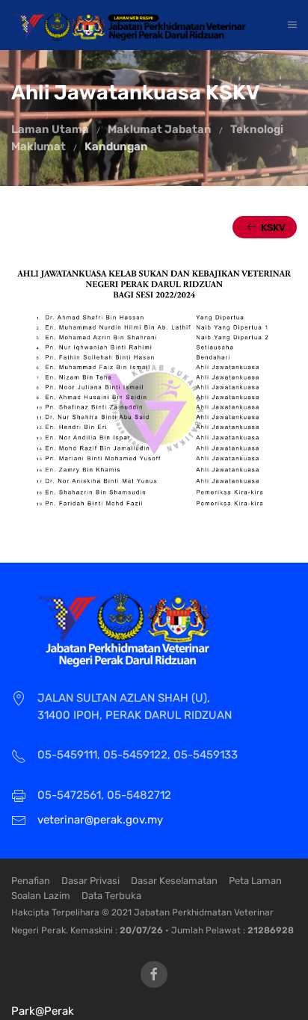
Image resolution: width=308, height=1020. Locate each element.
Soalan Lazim (40, 895)
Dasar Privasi (90, 880)
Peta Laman (255, 880)
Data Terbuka (111, 895)
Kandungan (116, 146)
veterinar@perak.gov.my (100, 819)
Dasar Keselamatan (174, 880)
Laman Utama (50, 129)
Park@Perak (42, 1011)
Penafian (30, 880)
